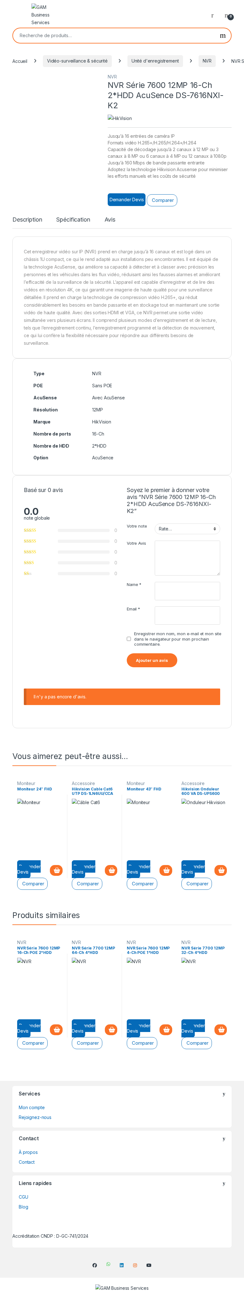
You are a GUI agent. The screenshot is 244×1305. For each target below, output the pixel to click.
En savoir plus (56, 870)
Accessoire (83, 783)
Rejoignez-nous (35, 1117)
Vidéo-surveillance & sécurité (77, 60)
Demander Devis (127, 200)
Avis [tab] (110, 220)
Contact (27, 1162)
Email (133, 608)
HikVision (101, 421)
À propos (28, 1152)
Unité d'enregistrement (155, 60)
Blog (23, 1206)
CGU (23, 1197)
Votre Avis (136, 543)
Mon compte (32, 1107)
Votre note (137, 526)
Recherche (223, 35)
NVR (207, 60)
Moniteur (26, 783)
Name (134, 584)
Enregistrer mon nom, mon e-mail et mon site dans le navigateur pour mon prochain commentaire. (177, 639)
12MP (97, 409)
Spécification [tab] (73, 220)
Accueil (19, 60)
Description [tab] (27, 220)
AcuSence (102, 457)
